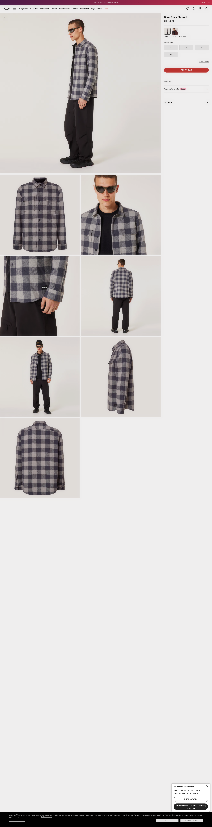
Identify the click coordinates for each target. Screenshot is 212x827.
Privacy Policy (189, 815)
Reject (167, 820)
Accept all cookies (191, 820)
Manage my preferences (17, 821)
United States (190, 799)
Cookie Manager (46, 817)
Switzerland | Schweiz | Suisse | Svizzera (191, 807)
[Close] (207, 786)
